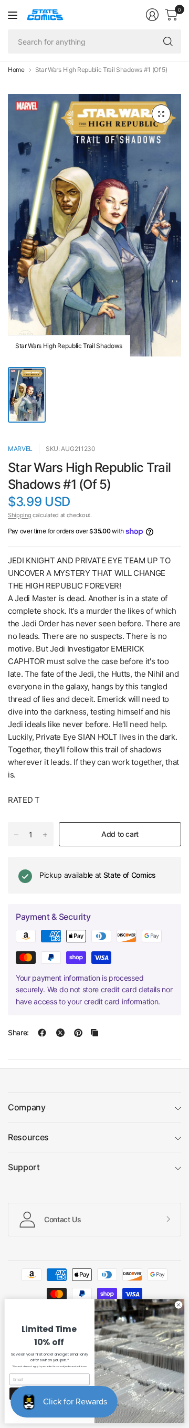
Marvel (20, 449)
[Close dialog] (178, 1305)
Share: (18, 1032)
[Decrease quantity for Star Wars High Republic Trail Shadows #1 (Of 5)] (16, 835)
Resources (28, 1137)
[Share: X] (60, 1033)
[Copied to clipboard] (94, 1033)
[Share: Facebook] (42, 1033)
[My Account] (152, 14)
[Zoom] (161, 113)
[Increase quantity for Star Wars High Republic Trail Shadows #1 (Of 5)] (45, 835)
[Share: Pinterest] (78, 1033)
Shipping (19, 515)
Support (24, 1167)
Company (27, 1107)
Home (16, 70)
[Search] (168, 41)
